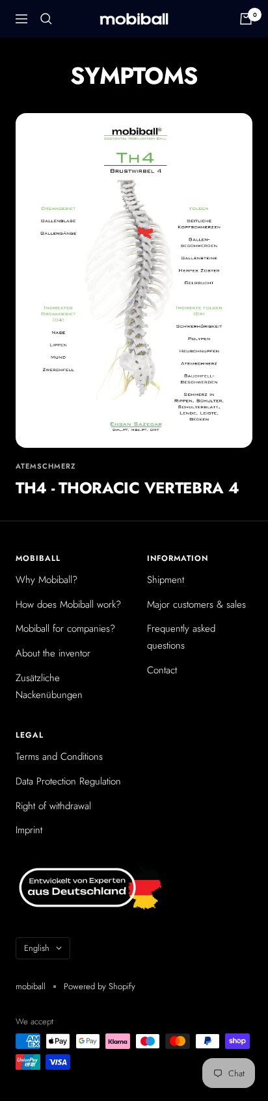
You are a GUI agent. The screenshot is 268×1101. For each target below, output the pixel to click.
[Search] (46, 19)
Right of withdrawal (53, 806)
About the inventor (53, 653)
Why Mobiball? (46, 580)
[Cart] (245, 19)
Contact (162, 670)
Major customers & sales (196, 604)
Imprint (29, 830)
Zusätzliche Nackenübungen (49, 686)
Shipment (165, 580)
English (36, 948)
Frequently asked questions (181, 637)
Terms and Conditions (59, 756)
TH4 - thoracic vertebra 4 (127, 487)
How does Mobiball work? (68, 604)
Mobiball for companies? (65, 628)
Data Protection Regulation (68, 781)
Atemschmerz (46, 466)
